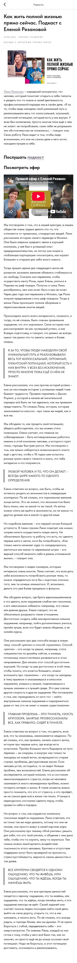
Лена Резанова (14, 91)
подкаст (35, 157)
